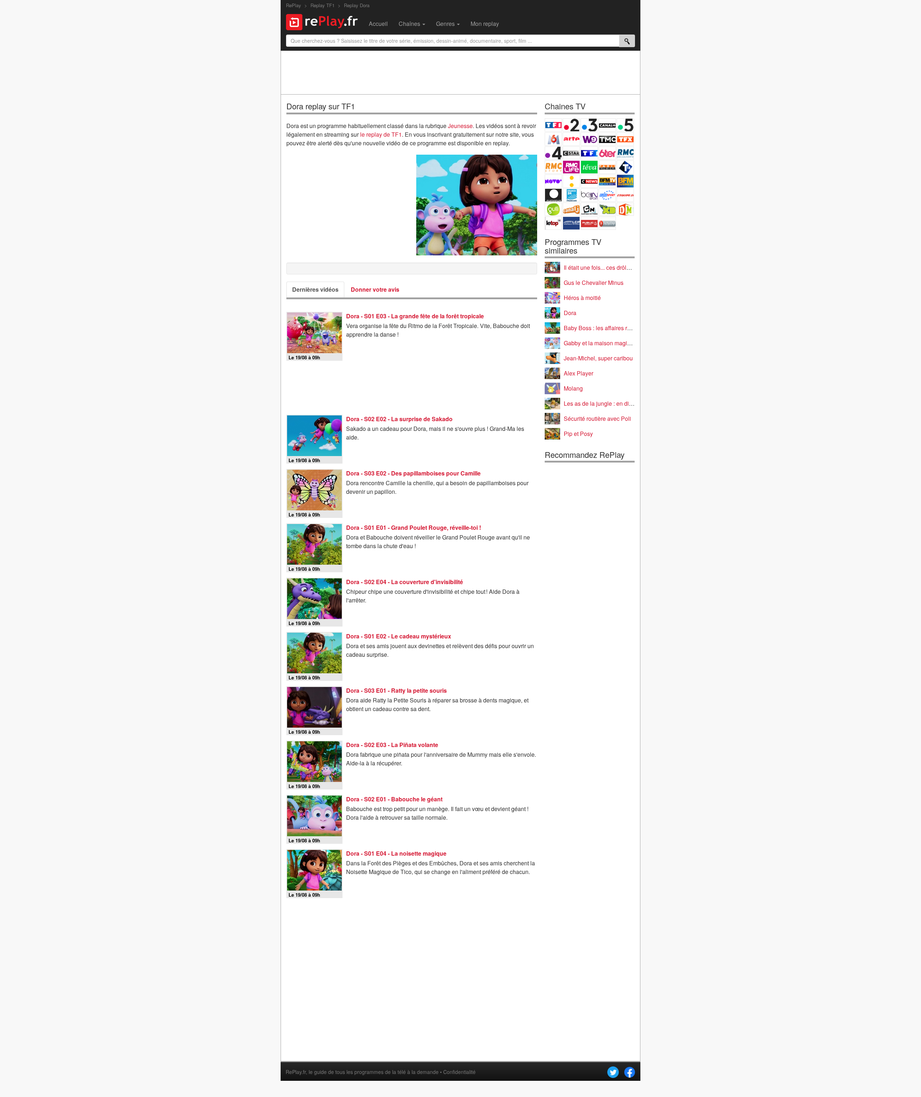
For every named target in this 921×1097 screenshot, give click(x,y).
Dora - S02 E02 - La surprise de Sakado (399, 419)
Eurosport (607, 195)
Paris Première (607, 167)
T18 (625, 167)
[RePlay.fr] (324, 21)
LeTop (553, 223)
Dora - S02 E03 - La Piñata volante (392, 745)
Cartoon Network (589, 209)
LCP (571, 223)
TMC (607, 139)
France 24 (571, 195)
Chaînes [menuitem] (410, 23)
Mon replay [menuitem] (485, 23)
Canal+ (607, 125)
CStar (571, 152)
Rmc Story (553, 167)
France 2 (571, 125)
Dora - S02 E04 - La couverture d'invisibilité (404, 582)
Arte (571, 139)
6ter (607, 153)
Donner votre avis (375, 289)
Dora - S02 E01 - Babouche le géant (394, 799)
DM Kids (625, 209)
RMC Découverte (625, 153)
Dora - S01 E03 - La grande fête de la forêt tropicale (415, 316)
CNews (589, 181)
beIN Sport (589, 195)
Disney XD (607, 209)
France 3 (589, 125)
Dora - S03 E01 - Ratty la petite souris (396, 690)
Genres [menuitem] (446, 23)
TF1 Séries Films (589, 153)
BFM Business (625, 181)
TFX (625, 139)
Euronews (553, 195)
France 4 (553, 153)
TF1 (553, 125)
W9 (589, 139)
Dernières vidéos (315, 289)
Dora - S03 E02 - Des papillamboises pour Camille (413, 473)
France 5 (625, 125)
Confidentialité (459, 1071)
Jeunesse (460, 126)
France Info (571, 181)
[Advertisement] (460, 72)
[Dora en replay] (476, 205)
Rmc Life (571, 167)
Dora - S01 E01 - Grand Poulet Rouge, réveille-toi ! (413, 527)
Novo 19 (553, 181)
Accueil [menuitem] (378, 23)
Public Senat (589, 223)
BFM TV (607, 181)
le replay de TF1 (381, 134)
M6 (553, 139)
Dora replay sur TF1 (320, 105)
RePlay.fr (296, 1071)
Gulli (553, 209)
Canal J (571, 209)
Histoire (607, 223)
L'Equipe (625, 195)
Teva (589, 167)
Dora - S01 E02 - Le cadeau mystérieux (398, 636)
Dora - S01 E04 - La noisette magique (396, 853)
